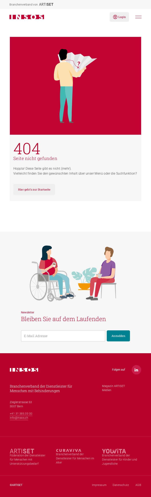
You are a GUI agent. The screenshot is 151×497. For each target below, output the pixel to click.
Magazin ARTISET (113, 386)
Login (122, 17)
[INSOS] (56, 17)
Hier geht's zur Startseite (34, 189)
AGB (138, 485)
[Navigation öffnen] (138, 17)
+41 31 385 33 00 (21, 413)
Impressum (99, 485)
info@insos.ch (19, 417)
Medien (106, 390)
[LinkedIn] (136, 370)
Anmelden (118, 336)
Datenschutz (121, 485)
